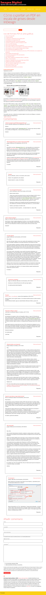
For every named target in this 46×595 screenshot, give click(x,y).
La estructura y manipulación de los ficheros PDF (15, 38)
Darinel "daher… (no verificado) (11, 296)
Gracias (10, 174)
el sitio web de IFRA (14, 148)
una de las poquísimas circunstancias (14, 100)
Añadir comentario (7, 116)
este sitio (28, 586)
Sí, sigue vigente (10, 235)
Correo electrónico (7, 532)
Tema (5, 521)
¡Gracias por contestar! (13, 279)
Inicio (5, 9)
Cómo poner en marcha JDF (11, 65)
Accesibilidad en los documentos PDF (13, 39)
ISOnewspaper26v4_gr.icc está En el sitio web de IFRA (18, 141)
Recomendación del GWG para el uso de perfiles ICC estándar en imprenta (24, 158)
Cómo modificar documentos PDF (12, 53)
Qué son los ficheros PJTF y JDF (12, 64)
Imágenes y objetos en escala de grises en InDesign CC (17, 385)
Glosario (23, 9)
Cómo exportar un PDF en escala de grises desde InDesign (17, 48)
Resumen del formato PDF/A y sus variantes (14, 66)
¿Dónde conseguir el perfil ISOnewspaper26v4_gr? (15, 122)
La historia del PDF (9, 37)
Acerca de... (38, 9)
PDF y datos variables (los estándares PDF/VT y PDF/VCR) (17, 57)
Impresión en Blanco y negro (11, 310)
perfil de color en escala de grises (33, 98)
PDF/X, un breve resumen (11, 58)
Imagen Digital (11, 2)
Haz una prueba (10, 425)
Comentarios (7, 15)
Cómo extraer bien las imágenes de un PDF (14, 49)
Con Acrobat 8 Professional (15, 189)
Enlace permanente (37, 122)
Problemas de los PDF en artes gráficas (13, 61)
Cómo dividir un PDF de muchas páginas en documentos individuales (19, 46)
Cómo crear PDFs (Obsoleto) (11, 44)
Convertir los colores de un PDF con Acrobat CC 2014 (16, 42)
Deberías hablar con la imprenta (13, 344)
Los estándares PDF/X (10, 56)
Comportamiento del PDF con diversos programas (15, 41)
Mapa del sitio (30, 9)
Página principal (6, 538)
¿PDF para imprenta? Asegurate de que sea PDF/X (15, 62)
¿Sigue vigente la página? (10, 217)
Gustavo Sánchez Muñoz (9, 69)
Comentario (6, 544)
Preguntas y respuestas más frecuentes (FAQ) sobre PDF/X (17, 60)
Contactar (14, 15)
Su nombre (6, 527)
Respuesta (38, 134)
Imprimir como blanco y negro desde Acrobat (14, 396)
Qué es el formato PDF (10, 35)
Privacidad (2, 592)
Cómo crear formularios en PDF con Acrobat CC (15, 45)
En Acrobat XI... (11, 478)
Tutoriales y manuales (14, 9)
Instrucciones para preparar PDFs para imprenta (15, 54)
